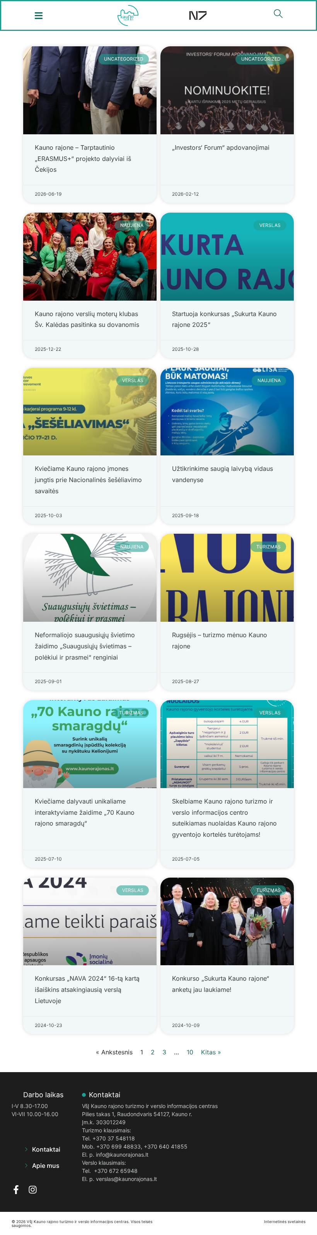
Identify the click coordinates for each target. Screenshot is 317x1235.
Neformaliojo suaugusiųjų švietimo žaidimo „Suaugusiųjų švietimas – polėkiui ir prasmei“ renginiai (85, 646)
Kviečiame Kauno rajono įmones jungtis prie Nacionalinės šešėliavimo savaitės (88, 480)
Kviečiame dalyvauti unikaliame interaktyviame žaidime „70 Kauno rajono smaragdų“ (85, 812)
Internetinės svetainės (284, 1221)
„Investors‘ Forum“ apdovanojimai (220, 147)
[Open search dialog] (278, 15)
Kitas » (211, 1052)
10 (190, 1052)
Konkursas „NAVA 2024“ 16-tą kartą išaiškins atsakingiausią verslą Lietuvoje (87, 989)
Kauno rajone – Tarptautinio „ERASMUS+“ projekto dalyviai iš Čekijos (83, 159)
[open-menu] (39, 15)
